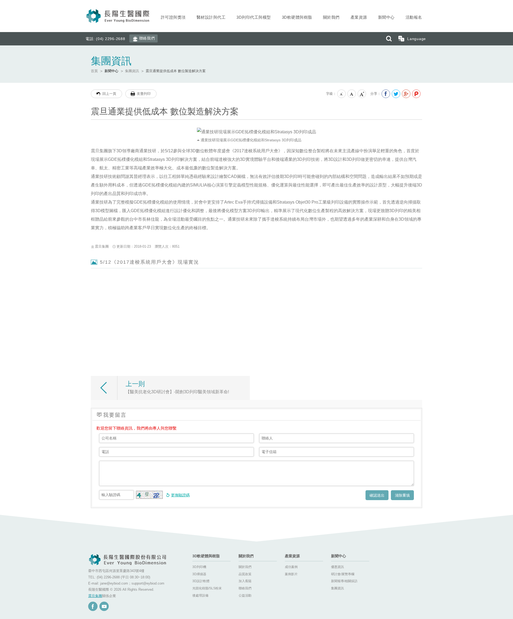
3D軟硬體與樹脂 (297, 17)
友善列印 (144, 94)
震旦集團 (95, 596)
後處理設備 (200, 595)
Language (416, 39)
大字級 (362, 94)
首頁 (94, 71)
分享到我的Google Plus (406, 93)
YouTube (104, 606)
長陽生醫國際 (118, 16)
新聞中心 (386, 17)
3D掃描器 (199, 574)
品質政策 (245, 574)
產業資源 (359, 17)
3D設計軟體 (200, 581)
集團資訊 (132, 71)
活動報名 (414, 17)
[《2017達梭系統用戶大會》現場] (255, 294)
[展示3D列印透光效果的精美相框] (121, 340)
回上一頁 (109, 94)
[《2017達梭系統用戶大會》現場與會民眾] (188, 294)
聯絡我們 (147, 38)
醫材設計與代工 (211, 17)
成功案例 (291, 567)
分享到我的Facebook (386, 93)
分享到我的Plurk (416, 93)
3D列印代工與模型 (253, 17)
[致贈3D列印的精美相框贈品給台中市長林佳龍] (121, 294)
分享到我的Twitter (396, 93)
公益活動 (245, 595)
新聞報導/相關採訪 (344, 581)
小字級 (341, 94)
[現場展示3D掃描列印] (389, 294)
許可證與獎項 (173, 17)
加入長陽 (245, 581)
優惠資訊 (337, 567)
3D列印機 (199, 567)
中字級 (352, 94)
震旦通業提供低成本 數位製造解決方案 (176, 71)
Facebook (93, 606)
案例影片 (291, 574)
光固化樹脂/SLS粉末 (207, 588)
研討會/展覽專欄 (342, 574)
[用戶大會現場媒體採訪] (322, 294)
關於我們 (331, 17)
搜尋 (389, 38)
